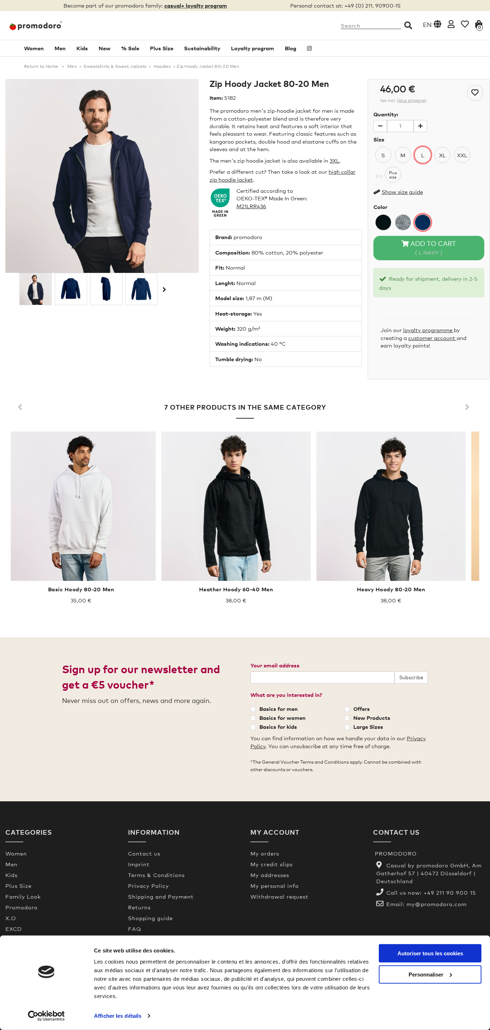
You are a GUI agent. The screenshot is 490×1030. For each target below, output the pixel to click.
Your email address (275, 665)
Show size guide (402, 191)
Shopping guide (150, 918)
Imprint (139, 864)
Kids (82, 48)
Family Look (23, 896)
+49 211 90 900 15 (450, 892)
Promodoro (21, 907)
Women (34, 48)
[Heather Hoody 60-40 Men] (236, 506)
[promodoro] (61, 25)
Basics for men (278, 708)
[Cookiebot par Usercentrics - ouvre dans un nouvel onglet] (46, 1016)
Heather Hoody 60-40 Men (236, 589)
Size (378, 139)
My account (275, 832)
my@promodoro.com (436, 904)
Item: (216, 97)
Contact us (144, 853)
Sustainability (202, 48)
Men (60, 48)
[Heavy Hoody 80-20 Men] (391, 506)
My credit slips (271, 864)
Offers (361, 708)
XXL (462, 155)
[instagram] (309, 48)
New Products (371, 717)
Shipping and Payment (161, 896)
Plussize (393, 175)
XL (442, 155)
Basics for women (282, 717)
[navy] (423, 222)
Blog (290, 48)
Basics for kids (278, 726)
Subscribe (411, 677)
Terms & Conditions (156, 875)
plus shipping (412, 100)
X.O (10, 918)
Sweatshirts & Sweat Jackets (115, 66)
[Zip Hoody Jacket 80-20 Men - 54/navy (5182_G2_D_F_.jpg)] (106, 289)
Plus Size (161, 48)
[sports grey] (403, 222)
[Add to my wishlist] (475, 93)
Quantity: (385, 114)
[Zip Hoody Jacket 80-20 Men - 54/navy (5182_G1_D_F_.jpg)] (71, 289)
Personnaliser (426, 974)
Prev (21, 407)
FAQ (134, 929)
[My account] (451, 24)
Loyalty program (252, 48)
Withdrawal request (279, 896)
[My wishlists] (464, 24)
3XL (334, 160)
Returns (139, 907)
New (104, 48)
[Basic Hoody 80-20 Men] (81, 506)
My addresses (269, 875)
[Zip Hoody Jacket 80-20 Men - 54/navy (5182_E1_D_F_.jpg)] (35, 289)
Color (380, 207)
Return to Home (41, 66)
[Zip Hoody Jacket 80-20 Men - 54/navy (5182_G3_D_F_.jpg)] (141, 289)
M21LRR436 (251, 206)
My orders (264, 853)
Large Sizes (368, 726)
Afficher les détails (117, 1016)
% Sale (130, 48)
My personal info (274, 885)
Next (163, 289)
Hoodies (162, 66)
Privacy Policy (148, 885)
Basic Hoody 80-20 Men (81, 589)
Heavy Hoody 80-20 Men (391, 589)
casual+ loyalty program (195, 5)
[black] (383, 222)
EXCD (13, 929)
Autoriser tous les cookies (430, 953)
